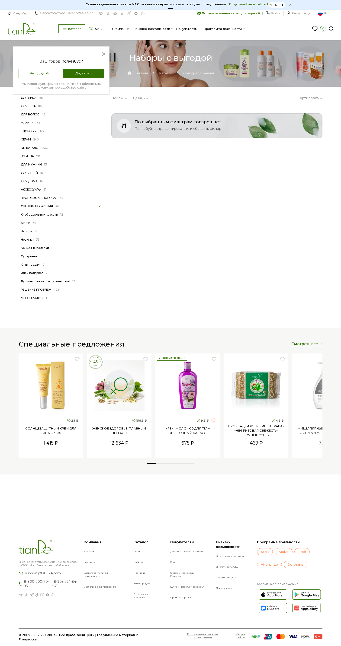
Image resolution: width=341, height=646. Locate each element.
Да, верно (83, 73)
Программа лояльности (278, 542)
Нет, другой (39, 73)
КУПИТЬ (50, 453)
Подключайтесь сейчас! (240, 4)
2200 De (203, 453)
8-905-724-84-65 (80, 13)
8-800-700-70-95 (52, 13)
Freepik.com (28, 639)
